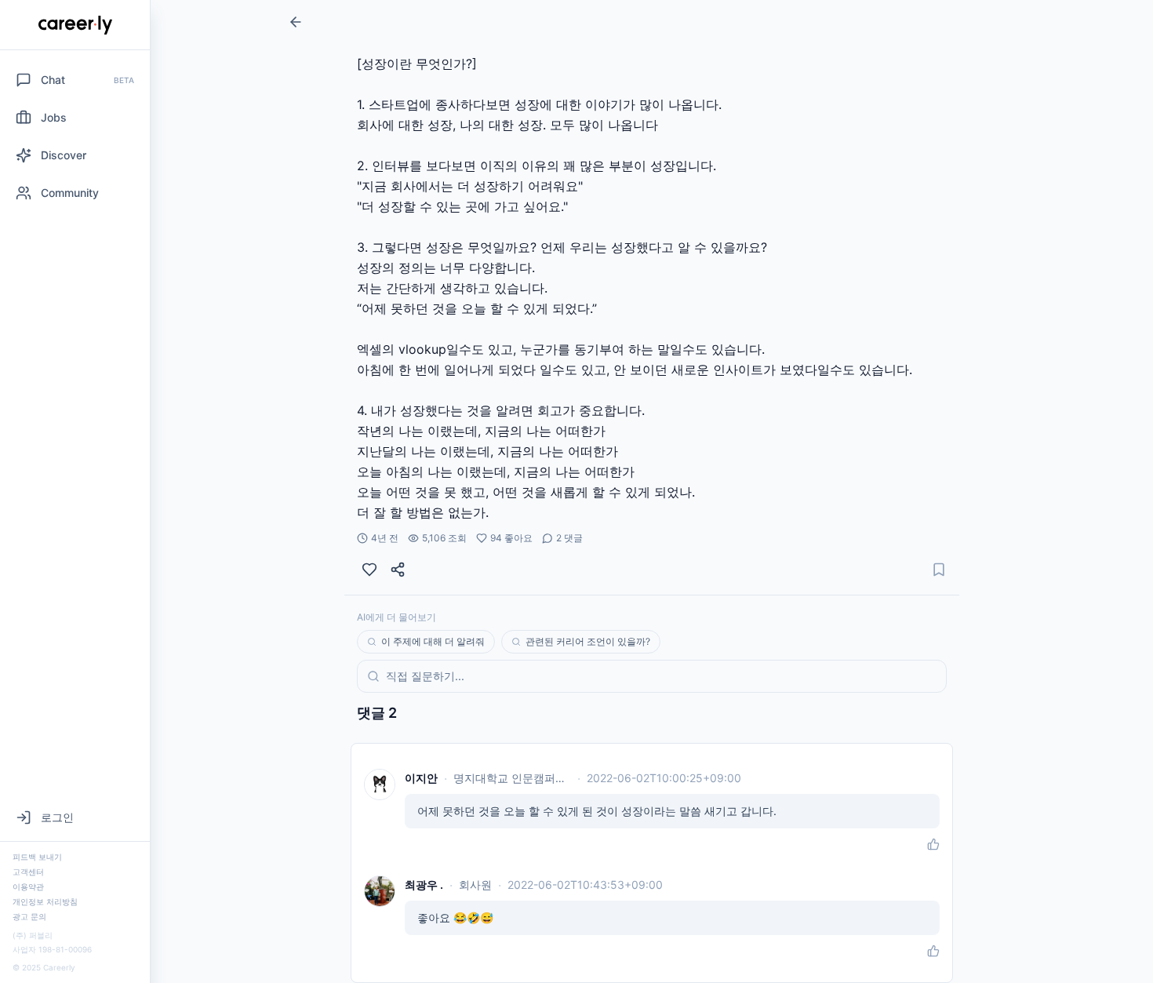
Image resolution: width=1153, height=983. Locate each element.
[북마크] (939, 569)
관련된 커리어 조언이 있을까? (588, 641)
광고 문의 (29, 916)
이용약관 (28, 886)
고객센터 (28, 871)
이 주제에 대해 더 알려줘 (433, 641)
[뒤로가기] (296, 22)
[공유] (397, 569)
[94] (369, 569)
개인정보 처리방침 (45, 901)
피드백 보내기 (37, 856)
